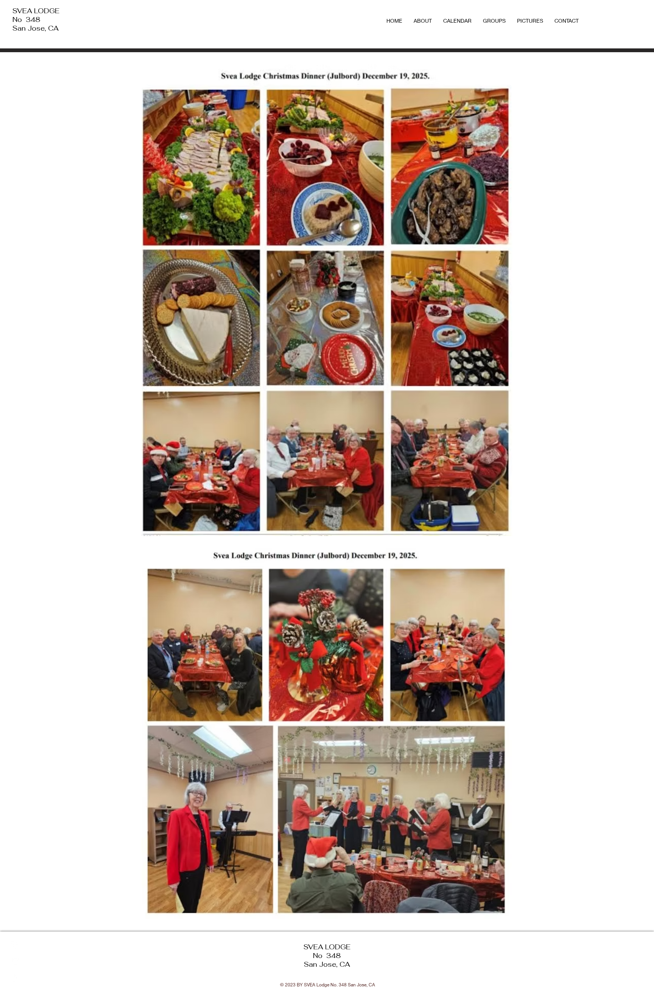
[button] (494, 20)
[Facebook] (15, 945)
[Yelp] (15, 978)
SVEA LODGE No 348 (35, 15)
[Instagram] (15, 961)
